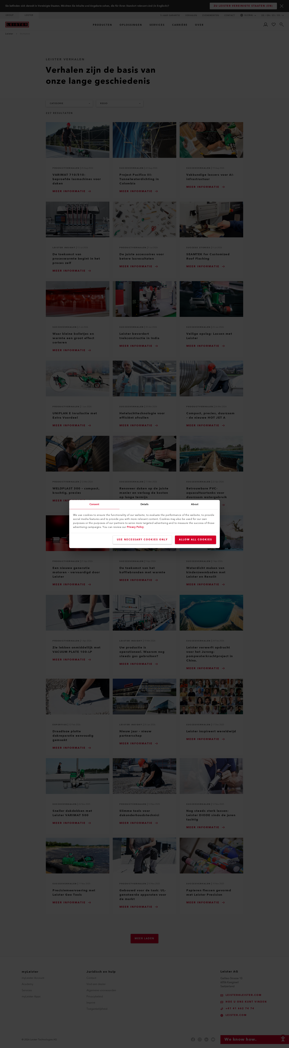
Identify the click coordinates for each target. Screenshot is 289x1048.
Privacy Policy (135, 527)
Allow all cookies (195, 540)
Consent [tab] (94, 504)
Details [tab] (144, 504)
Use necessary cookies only (142, 540)
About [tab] (195, 504)
